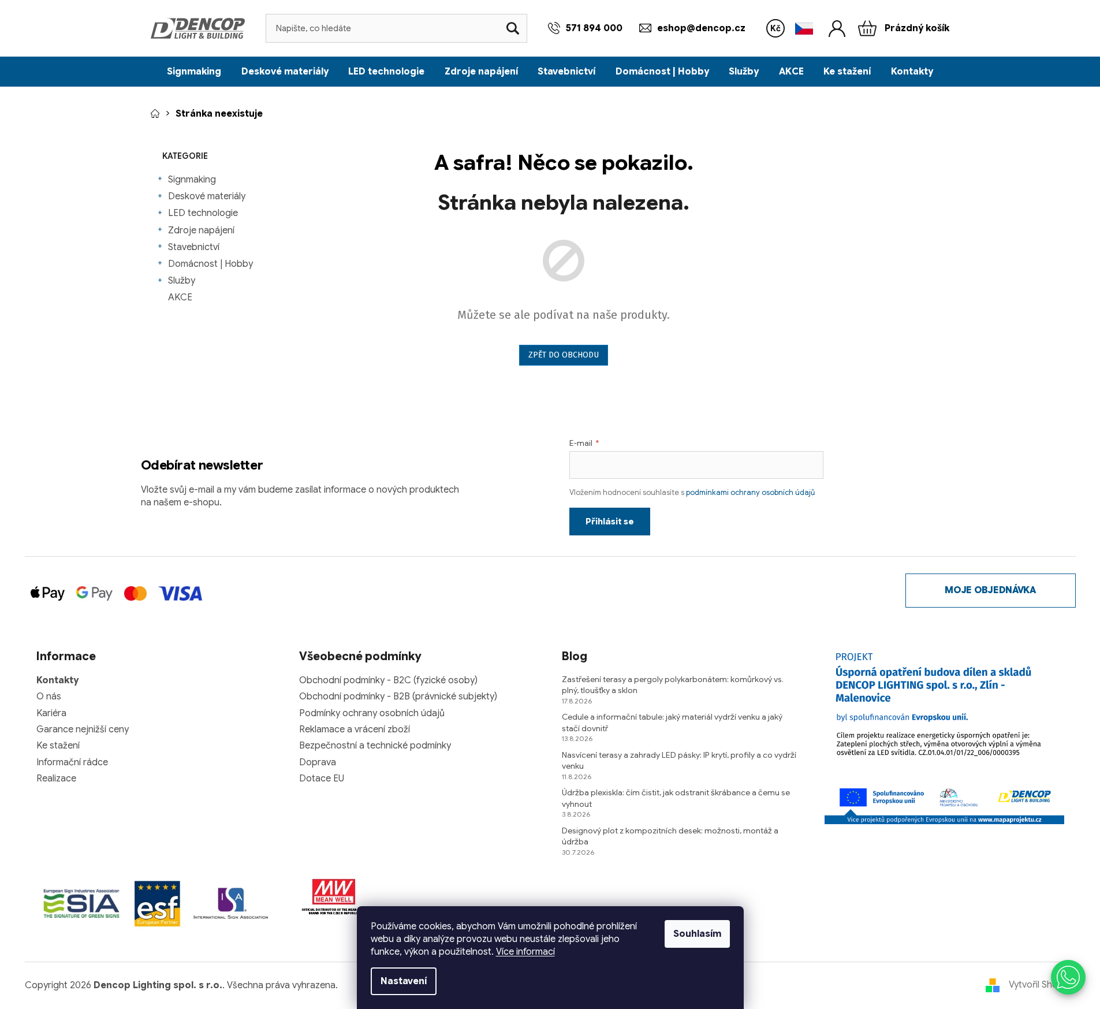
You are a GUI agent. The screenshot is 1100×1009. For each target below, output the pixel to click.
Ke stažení (58, 745)
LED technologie (203, 213)
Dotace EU (321, 778)
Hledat (512, 28)
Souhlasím (697, 934)
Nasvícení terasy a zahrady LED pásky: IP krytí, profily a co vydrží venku (679, 760)
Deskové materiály (206, 196)
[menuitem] (194, 72)
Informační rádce (72, 762)
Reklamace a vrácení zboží (354, 729)
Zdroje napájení (201, 230)
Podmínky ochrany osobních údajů (372, 713)
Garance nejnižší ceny (82, 729)
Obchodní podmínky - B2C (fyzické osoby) (388, 680)
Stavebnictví (193, 247)
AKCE (180, 297)
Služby (181, 280)
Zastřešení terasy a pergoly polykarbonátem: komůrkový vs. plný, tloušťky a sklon (673, 684)
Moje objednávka (990, 590)
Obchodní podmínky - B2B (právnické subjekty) (398, 696)
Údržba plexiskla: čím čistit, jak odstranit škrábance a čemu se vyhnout (676, 798)
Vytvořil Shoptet (1042, 985)
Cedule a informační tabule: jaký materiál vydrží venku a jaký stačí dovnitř (672, 722)
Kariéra (51, 713)
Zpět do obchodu (563, 355)
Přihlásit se (610, 521)
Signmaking (192, 179)
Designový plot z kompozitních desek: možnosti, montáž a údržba (670, 836)
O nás (48, 696)
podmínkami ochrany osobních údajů (750, 492)
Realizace (56, 778)
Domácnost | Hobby (210, 264)
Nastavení (404, 981)
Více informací (525, 952)
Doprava (317, 762)
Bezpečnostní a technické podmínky (375, 745)
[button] (1068, 977)
